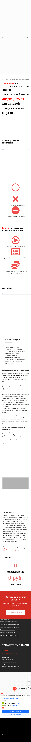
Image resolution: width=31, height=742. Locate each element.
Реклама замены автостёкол (7, 629)
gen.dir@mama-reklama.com (9, 653)
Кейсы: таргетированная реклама (9, 635)
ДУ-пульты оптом (8, 549)
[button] (27, 37)
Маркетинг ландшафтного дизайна (9, 627)
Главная (4, 79)
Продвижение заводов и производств (10, 624)
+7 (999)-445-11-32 (9, 650)
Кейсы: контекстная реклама (7, 632)
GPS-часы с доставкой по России (12, 550)
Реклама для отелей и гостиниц (8, 621)
